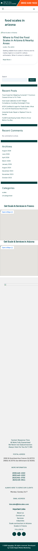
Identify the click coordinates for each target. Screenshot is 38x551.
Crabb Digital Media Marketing (20, 548)
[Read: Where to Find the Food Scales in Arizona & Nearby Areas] (9, 32)
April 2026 (5, 157)
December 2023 (7, 171)
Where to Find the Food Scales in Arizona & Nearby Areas (18, 40)
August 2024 (6, 168)
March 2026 (6, 161)
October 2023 (7, 178)
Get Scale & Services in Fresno (19, 206)
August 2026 (6, 151)
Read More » (7, 60)
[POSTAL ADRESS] (19, 451)
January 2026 (7, 164)
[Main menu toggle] (34, 9)
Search (4, 77)
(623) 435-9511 (19, 480)
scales (5, 47)
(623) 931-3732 (19, 478)
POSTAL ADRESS (19, 454)
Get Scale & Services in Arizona (19, 241)
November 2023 (7, 174)
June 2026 (6, 154)
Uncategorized (7, 196)
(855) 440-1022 (29, 3)
